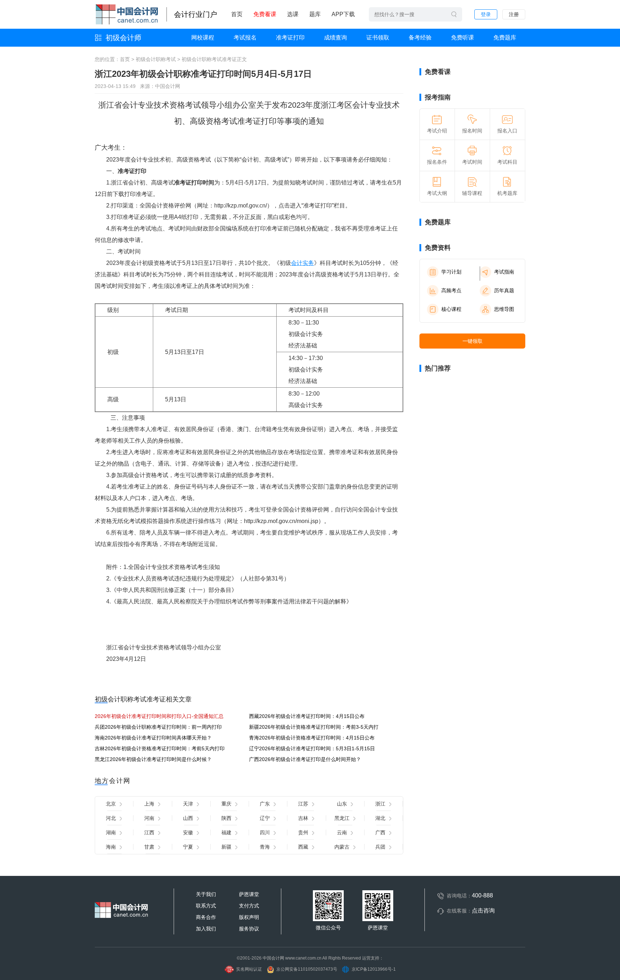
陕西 (226, 818)
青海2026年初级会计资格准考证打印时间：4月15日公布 (312, 738)
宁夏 (188, 847)
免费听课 (462, 37)
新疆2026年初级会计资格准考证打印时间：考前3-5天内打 (314, 727)
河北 (111, 818)
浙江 (380, 804)
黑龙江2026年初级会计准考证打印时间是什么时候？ (153, 759)
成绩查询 (335, 37)
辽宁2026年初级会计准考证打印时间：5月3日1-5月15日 (312, 748)
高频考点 (451, 290)
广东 (265, 804)
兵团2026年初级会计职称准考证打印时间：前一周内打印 (158, 727)
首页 (237, 14)
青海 (265, 847)
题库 (315, 14)
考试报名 (245, 37)
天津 (188, 804)
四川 (265, 832)
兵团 (380, 847)
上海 (149, 804)
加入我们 (206, 929)
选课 (293, 14)
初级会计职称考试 (156, 59)
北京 (111, 804)
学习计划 (451, 272)
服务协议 (249, 929)
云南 (342, 832)
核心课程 (451, 309)
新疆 (226, 847)
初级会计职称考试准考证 (209, 59)
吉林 (303, 818)
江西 (149, 832)
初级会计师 (123, 38)
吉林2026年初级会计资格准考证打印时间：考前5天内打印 (160, 748)
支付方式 (249, 906)
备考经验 (420, 37)
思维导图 (504, 309)
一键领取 (472, 341)
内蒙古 (341, 847)
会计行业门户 (195, 14)
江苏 (303, 804)
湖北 (380, 818)
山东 (342, 804)
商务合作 (206, 917)
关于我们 (206, 894)
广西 (380, 832)
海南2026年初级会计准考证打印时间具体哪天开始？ (153, 738)
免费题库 (504, 37)
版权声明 (249, 917)
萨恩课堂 (249, 894)
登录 (486, 14)
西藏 (303, 847)
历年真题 (504, 290)
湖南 (111, 832)
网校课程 (202, 37)
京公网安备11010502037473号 (306, 969)
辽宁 (265, 818)
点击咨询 (483, 910)
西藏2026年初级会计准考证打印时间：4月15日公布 (307, 716)
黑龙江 (341, 818)
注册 (514, 14)
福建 (226, 832)
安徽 (188, 832)
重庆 (226, 804)
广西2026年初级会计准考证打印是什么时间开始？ (305, 759)
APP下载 (343, 14)
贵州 (303, 832)
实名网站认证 (249, 969)
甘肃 (149, 847)
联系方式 (206, 906)
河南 (149, 818)
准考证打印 (290, 37)
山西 (188, 818)
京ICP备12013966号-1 (374, 969)
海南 (111, 847)
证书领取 (377, 37)
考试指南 (504, 272)
